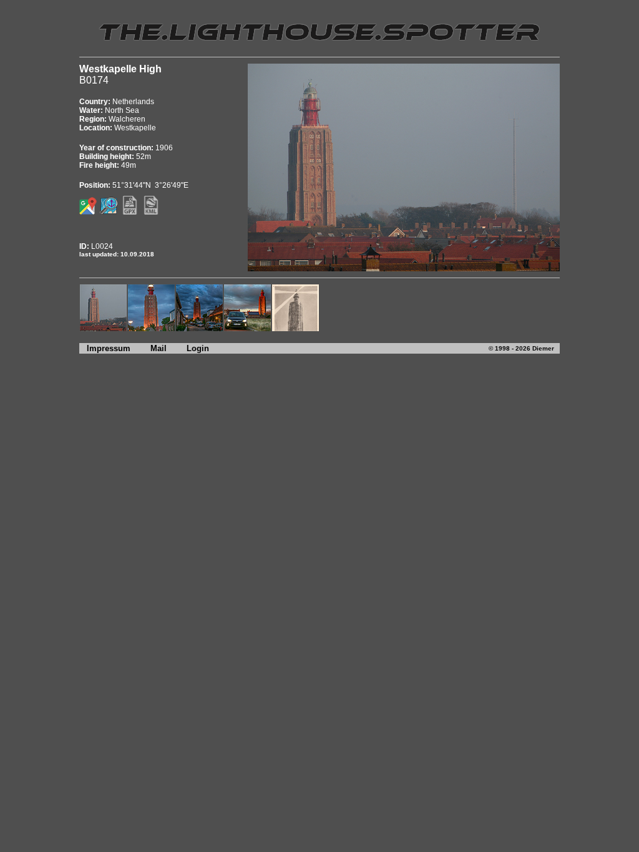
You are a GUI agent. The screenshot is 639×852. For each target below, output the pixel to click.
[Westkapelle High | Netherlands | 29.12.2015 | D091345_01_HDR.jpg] (247, 328)
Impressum (104, 348)
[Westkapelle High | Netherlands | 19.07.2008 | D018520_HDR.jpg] (199, 328)
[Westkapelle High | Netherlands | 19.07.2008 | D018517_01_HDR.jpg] (151, 328)
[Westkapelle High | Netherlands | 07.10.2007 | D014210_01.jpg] (103, 328)
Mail (158, 348)
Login (198, 348)
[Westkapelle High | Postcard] (295, 328)
